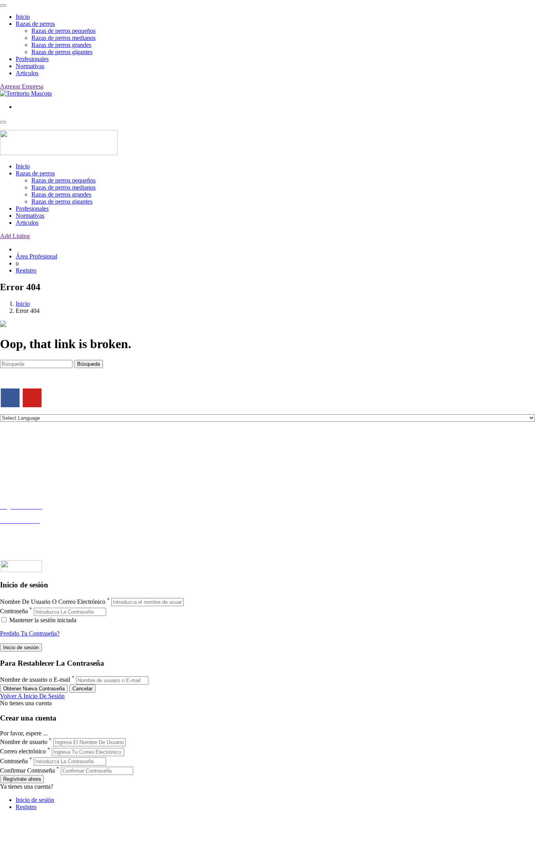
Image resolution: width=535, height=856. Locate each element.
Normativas (30, 66)
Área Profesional (36, 256)
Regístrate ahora (22, 779)
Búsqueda (88, 364)
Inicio (23, 16)
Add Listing (15, 236)
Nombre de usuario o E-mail (35, 680)
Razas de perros (35, 23)
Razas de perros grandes (61, 45)
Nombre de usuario (23, 742)
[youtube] (32, 397)
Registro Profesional (25, 513)
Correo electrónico (23, 751)
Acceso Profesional (24, 527)
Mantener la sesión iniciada (42, 620)
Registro (26, 270)
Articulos (27, 73)
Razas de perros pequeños (63, 30)
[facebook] (10, 397)
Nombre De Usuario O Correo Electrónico (52, 601)
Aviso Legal (15, 465)
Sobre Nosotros (19, 458)
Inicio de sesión (35, 799)
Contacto (11, 451)
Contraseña (14, 611)
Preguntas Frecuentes (26, 534)
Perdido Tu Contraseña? (30, 633)
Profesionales (32, 59)
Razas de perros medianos (63, 37)
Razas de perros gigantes (61, 52)
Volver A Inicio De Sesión (32, 696)
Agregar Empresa (21, 86)
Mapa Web (13, 480)
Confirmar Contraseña (27, 770)
